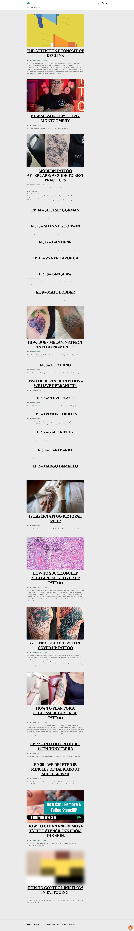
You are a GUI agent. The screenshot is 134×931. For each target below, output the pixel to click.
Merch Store (85, 3)
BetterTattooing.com (34, 60)
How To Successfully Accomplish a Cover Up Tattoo (55, 578)
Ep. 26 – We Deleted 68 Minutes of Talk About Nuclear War (55, 769)
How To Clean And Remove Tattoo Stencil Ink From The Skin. (55, 831)
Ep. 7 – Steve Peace (55, 398)
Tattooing (45, 60)
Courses (77, 3)
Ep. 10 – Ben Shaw (55, 274)
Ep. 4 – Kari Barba (55, 450)
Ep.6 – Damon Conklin (55, 414)
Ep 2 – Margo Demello (55, 466)
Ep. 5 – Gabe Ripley (55, 432)
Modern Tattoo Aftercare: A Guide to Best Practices (55, 175)
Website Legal (96, 3)
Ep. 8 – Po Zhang (55, 365)
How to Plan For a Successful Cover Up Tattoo (55, 713)
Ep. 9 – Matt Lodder (55, 292)
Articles (63, 3)
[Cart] (103, 3)
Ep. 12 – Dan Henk (55, 242)
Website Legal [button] (72, 924)
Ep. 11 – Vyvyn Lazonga (55, 258)
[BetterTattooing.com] (29, 5)
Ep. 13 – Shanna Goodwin (55, 226)
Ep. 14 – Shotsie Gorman (55, 210)
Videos (70, 3)
